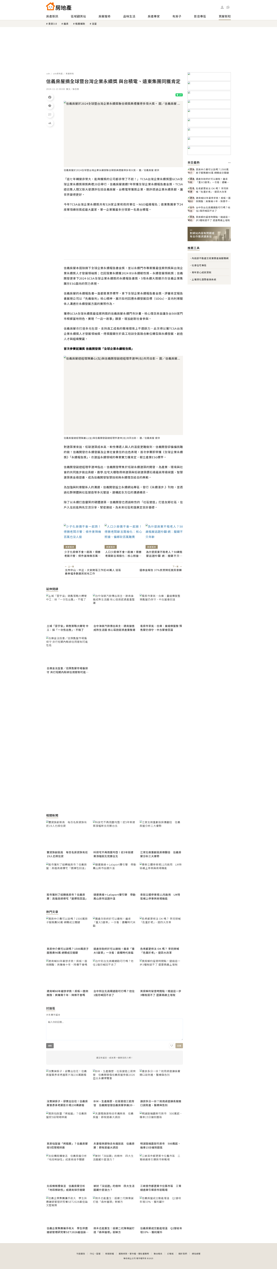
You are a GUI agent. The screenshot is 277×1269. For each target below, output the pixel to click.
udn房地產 (58, 73)
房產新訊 (52, 16)
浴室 (94, 23)
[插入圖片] (171, 1045)
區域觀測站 (78, 16)
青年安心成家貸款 (201, 272)
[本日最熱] (229, 163)
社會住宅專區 (199, 265)
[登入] (222, 7)
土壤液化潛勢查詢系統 (204, 279)
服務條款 (123, 1254)
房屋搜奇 (105, 16)
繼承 (66, 23)
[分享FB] (49, 97)
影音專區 (200, 16)
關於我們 (182, 1254)
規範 (50, 1045)
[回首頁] (58, 6)
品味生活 (129, 16)
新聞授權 (109, 1254)
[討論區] (49, 114)
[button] (228, 7)
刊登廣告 (80, 1254)
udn (48, 73)
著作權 (133, 1254)
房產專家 (154, 16)
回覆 (179, 1045)
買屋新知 (225, 16)
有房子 (176, 16)
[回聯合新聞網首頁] (50, 6)
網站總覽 (196, 1254)
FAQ (92, 1254)
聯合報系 (158, 1254)
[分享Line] (49, 105)
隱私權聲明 (143, 1254)
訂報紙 (170, 1254)
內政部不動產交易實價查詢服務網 (210, 258)
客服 (98, 1254)
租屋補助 (80, 23)
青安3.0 (52, 23)
